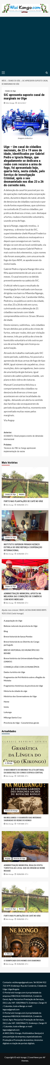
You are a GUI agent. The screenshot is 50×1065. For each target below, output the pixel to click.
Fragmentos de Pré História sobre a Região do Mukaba (24, 679)
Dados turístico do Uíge (14, 672)
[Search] (46, 72)
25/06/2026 (20, 964)
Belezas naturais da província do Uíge (20, 626)
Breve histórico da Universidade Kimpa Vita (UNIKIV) (23, 660)
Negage (8, 858)
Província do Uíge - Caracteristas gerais (21, 723)
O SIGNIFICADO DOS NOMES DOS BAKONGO (22, 960)
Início (6, 707)
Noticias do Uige (19, 858)
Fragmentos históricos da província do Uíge (23, 686)
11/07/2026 (20, 824)
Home (6, 701)
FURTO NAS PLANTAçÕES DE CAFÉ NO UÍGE (23, 501)
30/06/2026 (20, 505)
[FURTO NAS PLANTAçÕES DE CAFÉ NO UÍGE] (25, 482)
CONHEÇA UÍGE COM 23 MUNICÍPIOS (21, 667)
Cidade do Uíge (10, 91)
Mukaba (21, 494)
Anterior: (23, 435)
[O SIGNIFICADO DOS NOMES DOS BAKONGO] (25, 942)
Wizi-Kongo (10, 103)
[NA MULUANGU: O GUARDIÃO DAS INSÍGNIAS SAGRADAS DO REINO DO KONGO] (25, 798)
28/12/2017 (22, 103)
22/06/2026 (20, 554)
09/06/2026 (20, 603)
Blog (6, 631)
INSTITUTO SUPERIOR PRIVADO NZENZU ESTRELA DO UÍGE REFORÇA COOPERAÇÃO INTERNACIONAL (23, 547)
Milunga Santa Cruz (12, 717)
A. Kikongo (8, 763)
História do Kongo (11, 811)
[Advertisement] (25, 43)
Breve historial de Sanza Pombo (18, 636)
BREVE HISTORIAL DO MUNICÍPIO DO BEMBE (21, 651)
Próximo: (20, 448)
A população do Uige (13, 620)
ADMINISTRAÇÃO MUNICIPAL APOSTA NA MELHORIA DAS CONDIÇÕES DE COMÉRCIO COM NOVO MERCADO (23, 596)
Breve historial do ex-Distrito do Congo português (21, 643)
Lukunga (8, 712)
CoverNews (33, 1057)
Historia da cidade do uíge (15, 691)
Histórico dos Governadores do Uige (20, 696)
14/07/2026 (20, 776)
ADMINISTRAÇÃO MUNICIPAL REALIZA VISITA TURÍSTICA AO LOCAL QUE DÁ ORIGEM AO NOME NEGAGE (24, 868)
